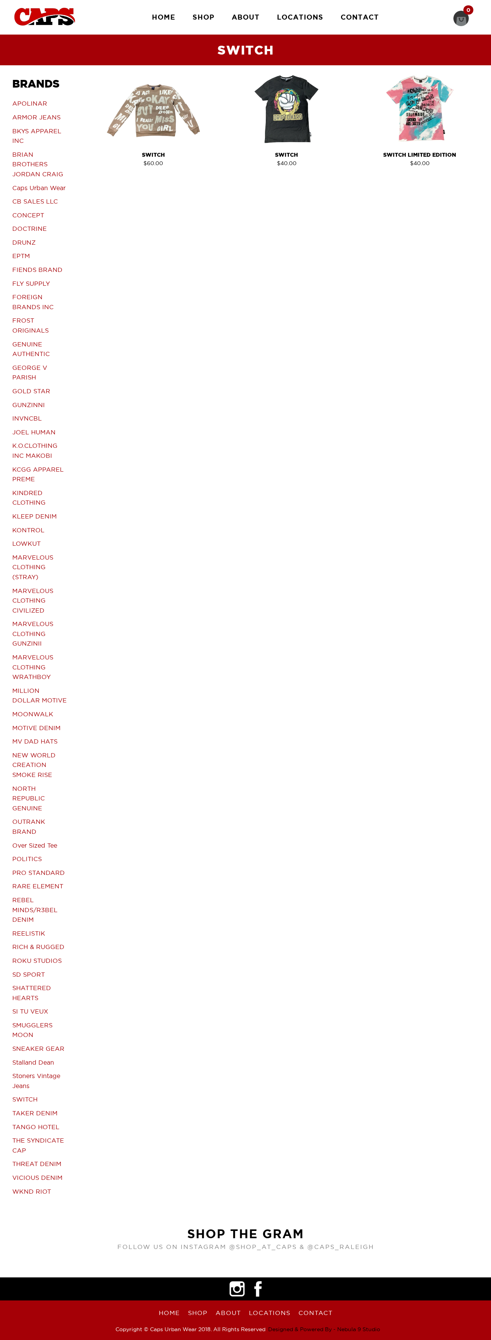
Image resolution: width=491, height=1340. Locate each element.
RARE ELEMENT (37, 886)
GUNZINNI (28, 404)
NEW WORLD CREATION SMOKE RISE (34, 765)
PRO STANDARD (38, 872)
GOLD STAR (31, 391)
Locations (300, 17)
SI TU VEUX (30, 1011)
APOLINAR (29, 103)
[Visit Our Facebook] (258, 1289)
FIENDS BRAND (37, 269)
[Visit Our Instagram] (237, 1289)
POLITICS (27, 858)
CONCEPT (28, 215)
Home (163, 17)
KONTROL (28, 530)
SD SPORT (28, 974)
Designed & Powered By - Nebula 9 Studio (324, 1329)
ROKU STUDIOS (37, 960)
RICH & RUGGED (38, 946)
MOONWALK (32, 714)
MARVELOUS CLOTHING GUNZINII (32, 633)
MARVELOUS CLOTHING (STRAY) (32, 567)
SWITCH (25, 1099)
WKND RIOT (31, 1191)
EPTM (21, 255)
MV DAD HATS (35, 741)
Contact (360, 17)
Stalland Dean (33, 1062)
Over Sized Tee (34, 845)
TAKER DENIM (35, 1113)
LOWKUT (26, 543)
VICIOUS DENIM (37, 1177)
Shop (203, 17)
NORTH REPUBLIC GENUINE (28, 798)
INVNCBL (27, 418)
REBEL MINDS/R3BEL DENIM (35, 909)
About (246, 17)
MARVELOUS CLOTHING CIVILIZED (32, 600)
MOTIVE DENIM (36, 727)
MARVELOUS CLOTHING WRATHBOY (32, 667)
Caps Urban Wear (39, 187)
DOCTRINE (29, 228)
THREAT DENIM (36, 1163)
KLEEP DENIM (34, 516)
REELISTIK (28, 933)
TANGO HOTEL (35, 1126)
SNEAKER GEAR (38, 1048)
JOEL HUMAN (34, 432)
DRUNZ (24, 242)
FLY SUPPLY (31, 283)
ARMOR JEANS (36, 117)
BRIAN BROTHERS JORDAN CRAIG (37, 164)
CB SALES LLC (35, 201)
